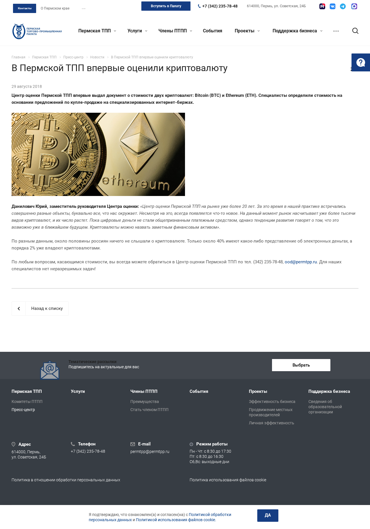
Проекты (245, 31)
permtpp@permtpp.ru (149, 451)
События (212, 31)
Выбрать (301, 365)
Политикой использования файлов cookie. (176, 519)
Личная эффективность (271, 423)
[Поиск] (352, 30)
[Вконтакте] (333, 6)
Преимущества (144, 401)
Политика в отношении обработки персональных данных (66, 480)
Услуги (135, 31)
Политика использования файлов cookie (228, 480)
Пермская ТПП (95, 31)
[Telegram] (343, 6)
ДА (268, 515)
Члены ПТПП (173, 31)
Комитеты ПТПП (27, 401)
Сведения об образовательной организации (325, 406)
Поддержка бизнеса (295, 31)
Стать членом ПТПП (149, 409)
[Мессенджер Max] (354, 6)
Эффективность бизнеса (272, 401)
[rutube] (322, 6)
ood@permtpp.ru (301, 261)
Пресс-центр (23, 409)
